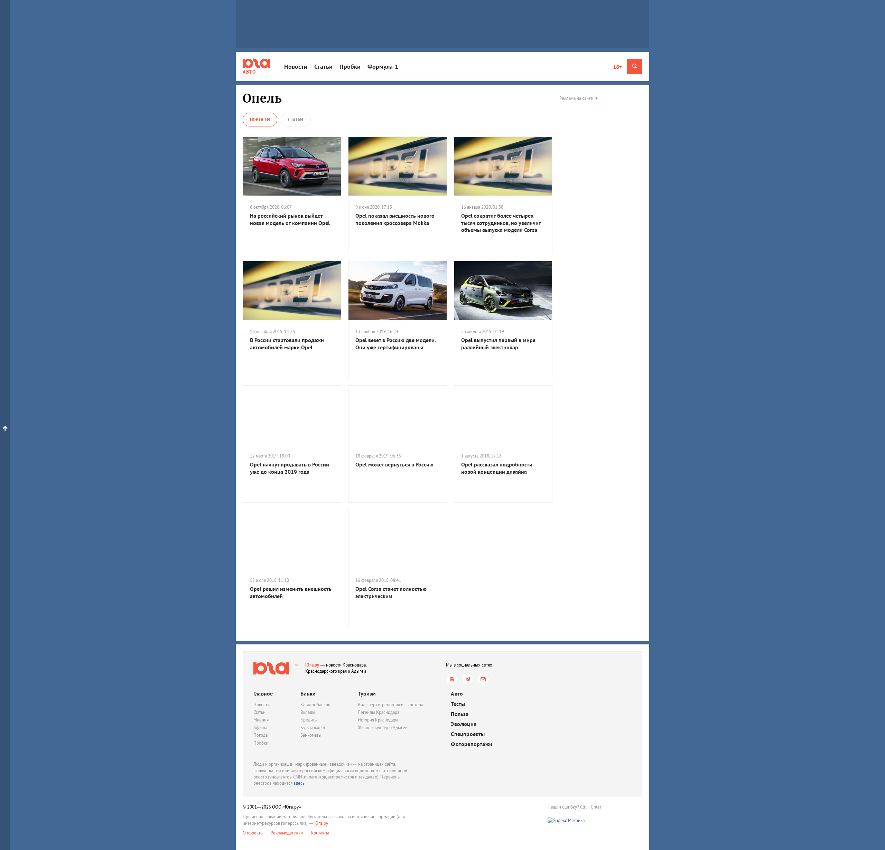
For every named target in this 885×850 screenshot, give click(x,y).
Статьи (323, 66)
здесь (299, 783)
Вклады (307, 712)
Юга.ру (312, 665)
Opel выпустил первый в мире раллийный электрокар (498, 344)
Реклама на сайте (576, 98)
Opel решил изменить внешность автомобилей (291, 592)
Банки (308, 693)
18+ (617, 66)
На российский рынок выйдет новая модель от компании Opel (290, 219)
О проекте (253, 833)
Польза (459, 714)
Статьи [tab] (295, 120)
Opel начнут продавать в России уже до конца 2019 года (289, 468)
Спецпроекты (468, 734)
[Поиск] (634, 66)
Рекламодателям (287, 833)
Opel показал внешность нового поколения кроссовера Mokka (395, 219)
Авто (457, 693)
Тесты (458, 704)
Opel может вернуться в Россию (394, 464)
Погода (260, 735)
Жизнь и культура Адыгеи (383, 727)
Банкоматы (311, 735)
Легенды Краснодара (378, 712)
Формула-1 (382, 66)
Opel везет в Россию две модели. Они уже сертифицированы (395, 344)
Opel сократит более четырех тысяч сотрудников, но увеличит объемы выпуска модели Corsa (501, 223)
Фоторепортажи (471, 744)
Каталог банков (315, 705)
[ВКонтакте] (452, 679)
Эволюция (463, 724)
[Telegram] (468, 679)
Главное (263, 693)
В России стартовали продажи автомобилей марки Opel (287, 344)
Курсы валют (312, 727)
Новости (295, 66)
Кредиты (309, 720)
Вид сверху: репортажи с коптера (390, 705)
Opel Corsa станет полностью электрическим (391, 592)
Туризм (367, 693)
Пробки (350, 66)
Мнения (261, 720)
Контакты (320, 833)
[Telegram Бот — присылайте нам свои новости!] (483, 679)
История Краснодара (378, 720)
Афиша (260, 727)
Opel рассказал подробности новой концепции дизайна (496, 468)
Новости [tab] (260, 120)
